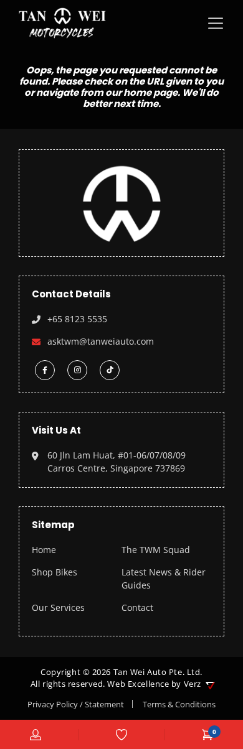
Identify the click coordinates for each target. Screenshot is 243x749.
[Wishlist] (121, 734)
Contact (137, 607)
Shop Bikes (54, 572)
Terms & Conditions (179, 704)
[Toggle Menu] (218, 23)
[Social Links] (45, 370)
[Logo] (62, 23)
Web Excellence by (154, 683)
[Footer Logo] (122, 202)
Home (44, 550)
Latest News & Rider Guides (164, 578)
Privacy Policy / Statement (75, 704)
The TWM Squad (156, 550)
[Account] (35, 734)
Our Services (58, 607)
